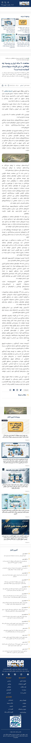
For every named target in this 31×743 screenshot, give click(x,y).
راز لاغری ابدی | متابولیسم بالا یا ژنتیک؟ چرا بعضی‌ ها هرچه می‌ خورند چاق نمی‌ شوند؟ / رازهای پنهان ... (14, 568)
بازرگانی (9, 687)
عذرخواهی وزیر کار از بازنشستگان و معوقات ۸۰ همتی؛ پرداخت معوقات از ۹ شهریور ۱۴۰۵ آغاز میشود (15, 561)
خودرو (11, 706)
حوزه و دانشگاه (22, 709)
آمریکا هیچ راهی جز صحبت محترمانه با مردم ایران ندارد (15, 556)
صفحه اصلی (26, 85)
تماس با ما (23, 693)
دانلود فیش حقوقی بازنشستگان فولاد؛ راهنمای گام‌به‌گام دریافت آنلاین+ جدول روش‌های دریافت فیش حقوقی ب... (14, 603)
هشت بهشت (12, 732)
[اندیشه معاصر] (24, 3)
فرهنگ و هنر (23, 700)
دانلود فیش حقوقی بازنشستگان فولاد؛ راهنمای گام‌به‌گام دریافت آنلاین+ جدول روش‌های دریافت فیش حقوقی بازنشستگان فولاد (15, 486)
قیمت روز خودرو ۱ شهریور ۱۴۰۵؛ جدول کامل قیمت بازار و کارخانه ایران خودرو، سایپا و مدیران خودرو (15, 644)
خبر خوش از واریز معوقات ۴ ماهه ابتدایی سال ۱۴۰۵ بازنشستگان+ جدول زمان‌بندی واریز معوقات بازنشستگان (15, 436)
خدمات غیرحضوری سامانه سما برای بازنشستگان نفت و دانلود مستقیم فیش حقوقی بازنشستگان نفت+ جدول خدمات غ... (15, 596)
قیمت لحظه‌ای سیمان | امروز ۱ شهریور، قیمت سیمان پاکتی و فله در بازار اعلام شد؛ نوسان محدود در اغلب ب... (15, 624)
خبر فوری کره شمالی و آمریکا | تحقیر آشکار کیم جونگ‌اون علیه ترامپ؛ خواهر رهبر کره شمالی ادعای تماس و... (15, 589)
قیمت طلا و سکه (9, 712)
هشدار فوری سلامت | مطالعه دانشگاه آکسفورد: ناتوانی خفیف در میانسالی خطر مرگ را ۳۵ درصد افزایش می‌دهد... (14, 638)
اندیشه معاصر (8, 91)
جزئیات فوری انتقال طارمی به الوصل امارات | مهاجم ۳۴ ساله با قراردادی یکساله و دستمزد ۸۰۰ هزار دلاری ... (15, 617)
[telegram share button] (14, 390)
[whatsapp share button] (10, 390)
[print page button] (2, 85)
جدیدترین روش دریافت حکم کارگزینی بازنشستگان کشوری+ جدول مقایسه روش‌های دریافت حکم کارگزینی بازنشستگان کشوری (15, 512)
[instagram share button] (17, 390)
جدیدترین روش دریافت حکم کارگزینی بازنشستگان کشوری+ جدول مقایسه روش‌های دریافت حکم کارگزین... (9, 45)
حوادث (24, 703)
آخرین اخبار (14, 550)
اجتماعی (9, 693)
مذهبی (24, 706)
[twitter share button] (21, 390)
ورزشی (9, 684)
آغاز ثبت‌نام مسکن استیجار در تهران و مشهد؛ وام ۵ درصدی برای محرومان (14, 575)
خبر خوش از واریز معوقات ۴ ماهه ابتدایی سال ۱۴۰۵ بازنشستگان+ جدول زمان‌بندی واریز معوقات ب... (23, 30)
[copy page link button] (5, 85)
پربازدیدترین (23, 712)
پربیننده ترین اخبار (13, 417)
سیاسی (21, 85)
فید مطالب (23, 687)
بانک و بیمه (10, 703)
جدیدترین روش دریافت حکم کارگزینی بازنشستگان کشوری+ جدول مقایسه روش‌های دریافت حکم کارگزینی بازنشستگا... (15, 610)
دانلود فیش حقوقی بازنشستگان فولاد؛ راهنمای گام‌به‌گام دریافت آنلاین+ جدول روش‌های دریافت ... (23, 45)
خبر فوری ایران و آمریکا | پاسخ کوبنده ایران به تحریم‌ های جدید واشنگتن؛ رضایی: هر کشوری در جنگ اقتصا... (14, 651)
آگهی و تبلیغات (22, 684)
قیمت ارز (10, 709)
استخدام (11, 700)
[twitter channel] (28, 674)
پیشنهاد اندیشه (25, 17)
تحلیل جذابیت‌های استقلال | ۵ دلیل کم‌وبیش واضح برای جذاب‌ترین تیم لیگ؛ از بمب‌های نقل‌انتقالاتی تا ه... (15, 631)
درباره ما (24, 690)
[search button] (5, 2)
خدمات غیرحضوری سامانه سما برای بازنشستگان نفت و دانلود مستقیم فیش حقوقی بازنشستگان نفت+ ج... (9, 30)
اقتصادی (9, 690)
